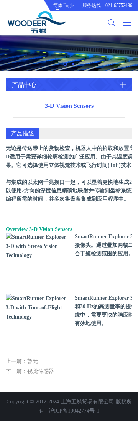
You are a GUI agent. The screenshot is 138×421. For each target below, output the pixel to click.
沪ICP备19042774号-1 (74, 411)
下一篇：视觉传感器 (30, 371)
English (68, 5)
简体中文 (57, 7)
